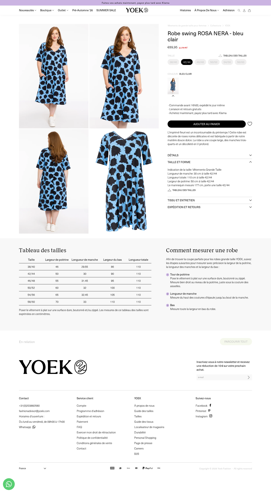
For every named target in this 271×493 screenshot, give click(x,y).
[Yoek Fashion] (137, 10)
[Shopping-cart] (249, 10)
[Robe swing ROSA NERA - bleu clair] (173, 86)
